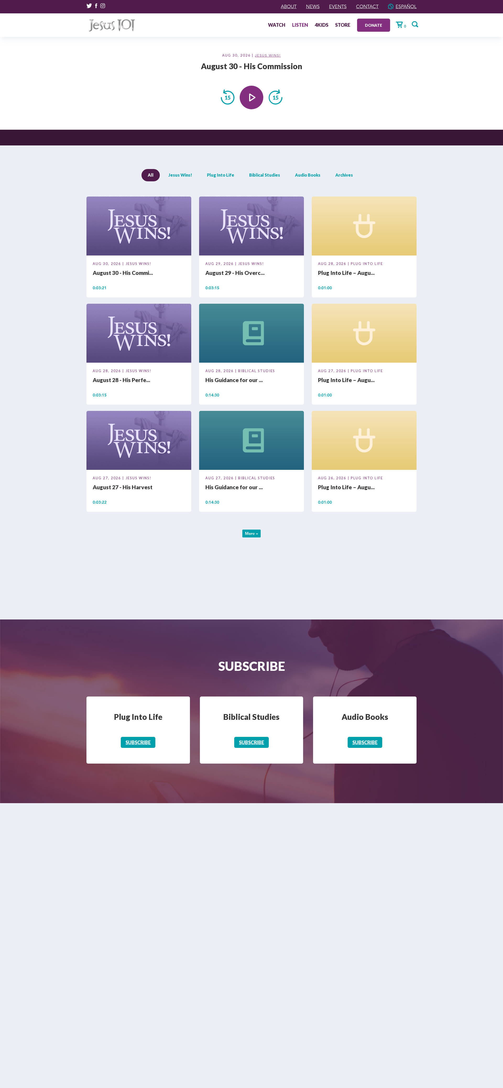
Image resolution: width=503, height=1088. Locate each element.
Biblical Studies (264, 174)
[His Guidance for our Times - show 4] (251, 441)
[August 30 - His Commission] (138, 227)
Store (342, 25)
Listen (300, 25)
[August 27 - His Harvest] (138, 441)
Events (338, 6)
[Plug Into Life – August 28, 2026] (364, 227)
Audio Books (307, 174)
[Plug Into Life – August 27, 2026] (364, 334)
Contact (367, 6)
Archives (344, 174)
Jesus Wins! (268, 55)
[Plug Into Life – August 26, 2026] (364, 441)
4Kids (321, 25)
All (151, 174)
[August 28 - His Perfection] (138, 334)
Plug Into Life (220, 174)
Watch (276, 25)
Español (406, 6)
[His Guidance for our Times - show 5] (251, 334)
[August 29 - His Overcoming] (251, 227)
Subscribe (138, 742)
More (250, 533)
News (313, 6)
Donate (373, 25)
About (289, 6)
